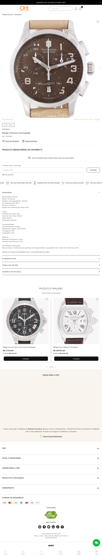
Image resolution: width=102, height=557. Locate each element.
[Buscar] (52, 9)
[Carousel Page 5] (52, 116)
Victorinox (6, 129)
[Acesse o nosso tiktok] (57, 527)
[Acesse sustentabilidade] (51, 515)
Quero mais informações (52, 436)
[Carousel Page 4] (51, 116)
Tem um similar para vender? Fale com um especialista (53, 158)
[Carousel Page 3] (49, 116)
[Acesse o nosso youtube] (48, 527)
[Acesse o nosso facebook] (44, 527)
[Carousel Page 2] (48, 116)
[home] (24, 8)
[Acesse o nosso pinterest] (62, 527)
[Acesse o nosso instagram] (39, 527)
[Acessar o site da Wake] (51, 545)
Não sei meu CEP (7, 174)
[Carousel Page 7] (55, 116)
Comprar (25, 359)
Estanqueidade (31, 141)
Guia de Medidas (12, 141)
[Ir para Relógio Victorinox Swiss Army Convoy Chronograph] (25, 329)
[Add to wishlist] (98, 21)
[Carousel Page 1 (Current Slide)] (46, 116)
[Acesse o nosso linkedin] (53, 527)
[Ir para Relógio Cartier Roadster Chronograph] (76, 329)
